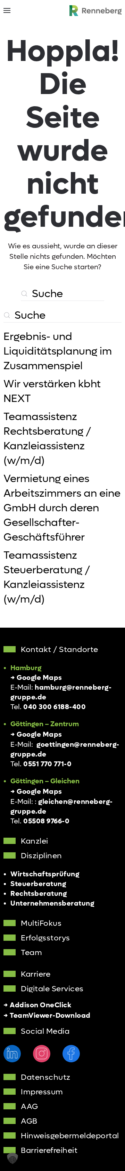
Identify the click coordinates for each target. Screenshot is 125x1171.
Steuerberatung (38, 884)
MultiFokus (41, 923)
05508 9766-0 (46, 821)
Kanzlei (34, 841)
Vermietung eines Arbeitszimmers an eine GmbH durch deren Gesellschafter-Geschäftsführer (61, 508)
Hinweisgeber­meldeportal (70, 1136)
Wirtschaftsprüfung (44, 874)
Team (31, 952)
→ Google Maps (36, 677)
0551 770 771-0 (47, 764)
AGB (29, 1121)
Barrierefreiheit (49, 1150)
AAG (29, 1106)
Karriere (35, 974)
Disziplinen (41, 856)
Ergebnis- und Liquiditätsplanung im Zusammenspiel (57, 351)
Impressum (42, 1092)
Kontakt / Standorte (59, 649)
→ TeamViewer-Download (47, 1015)
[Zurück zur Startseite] (95, 10)
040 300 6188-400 (54, 707)
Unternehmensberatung (52, 903)
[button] (6, 10)
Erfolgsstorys (45, 938)
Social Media (45, 1031)
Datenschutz (45, 1077)
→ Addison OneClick (37, 1005)
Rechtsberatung (38, 893)
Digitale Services (52, 989)
